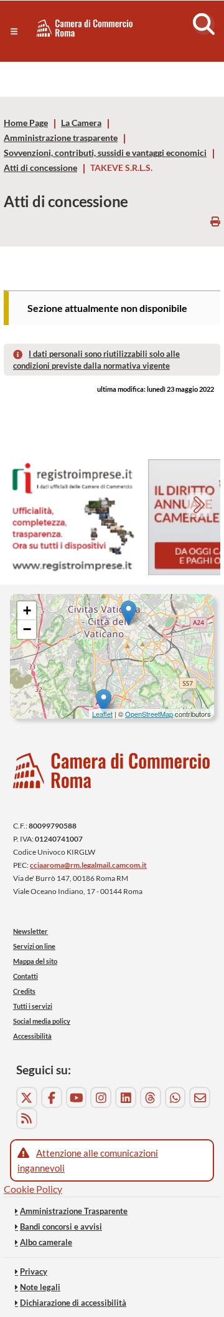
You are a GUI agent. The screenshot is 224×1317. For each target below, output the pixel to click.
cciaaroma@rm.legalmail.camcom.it (88, 865)
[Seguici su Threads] (150, 1097)
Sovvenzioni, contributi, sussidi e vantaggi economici (105, 153)
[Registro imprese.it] (72, 517)
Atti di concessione (40, 168)
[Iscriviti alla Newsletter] (199, 1097)
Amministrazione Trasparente (74, 1211)
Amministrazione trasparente (61, 138)
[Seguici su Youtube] (76, 1097)
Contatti (25, 976)
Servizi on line (34, 946)
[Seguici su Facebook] (51, 1097)
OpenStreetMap (149, 714)
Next (200, 506)
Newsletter (30, 931)
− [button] (27, 629)
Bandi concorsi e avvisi (61, 1227)
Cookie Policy (33, 1189)
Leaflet (102, 714)
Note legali (40, 1287)
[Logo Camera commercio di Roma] (112, 771)
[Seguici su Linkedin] (125, 1097)
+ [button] (27, 610)
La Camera (81, 123)
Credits (24, 991)
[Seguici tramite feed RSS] (26, 1118)
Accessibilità (32, 1036)
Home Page (26, 123)
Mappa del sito (35, 961)
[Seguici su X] (26, 1097)
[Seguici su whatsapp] (175, 1097)
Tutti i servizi (32, 1006)
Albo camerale (46, 1242)
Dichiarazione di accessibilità (73, 1303)
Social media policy (41, 1021)
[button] (14, 31)
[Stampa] (215, 221)
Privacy (33, 1271)
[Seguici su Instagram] (100, 1097)
